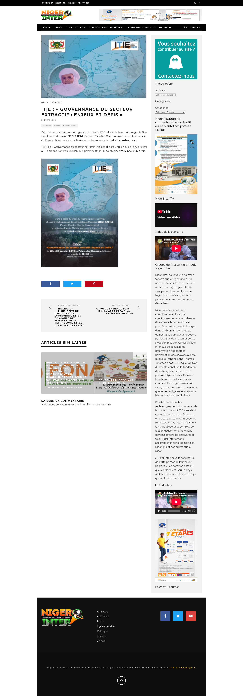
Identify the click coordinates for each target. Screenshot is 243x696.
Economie (103, 616)
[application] (176, 502)
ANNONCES (84, 3)
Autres (57, 125)
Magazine (165, 27)
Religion (60, 3)
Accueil (48, 27)
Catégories (161, 107)
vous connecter (65, 404)
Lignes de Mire (98, 27)
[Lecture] (159, 510)
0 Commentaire (69, 125)
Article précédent (69, 305)
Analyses (116, 27)
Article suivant (121, 305)
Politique (102, 631)
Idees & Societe (75, 27)
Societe (101, 636)
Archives (160, 90)
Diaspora (47, 3)
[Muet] (189, 510)
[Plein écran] (193, 510)
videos (72, 3)
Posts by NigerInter (167, 586)
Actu (59, 27)
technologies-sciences (140, 27)
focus (100, 621)
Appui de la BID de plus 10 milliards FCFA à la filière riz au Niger (115, 311)
